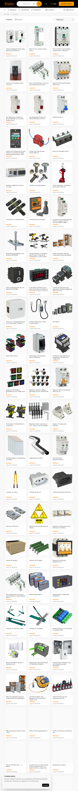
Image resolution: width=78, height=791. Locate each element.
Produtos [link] (15, 14)
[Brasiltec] (9, 4)
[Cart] (46, 4)
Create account (66, 4)
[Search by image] (34, 4)
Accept (45, 785)
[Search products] (39, 3)
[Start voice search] (19, 4)
